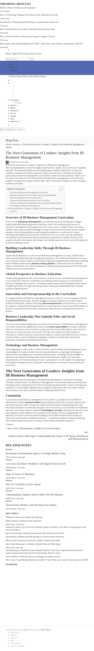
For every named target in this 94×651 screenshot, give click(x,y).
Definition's (14, 589)
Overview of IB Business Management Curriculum (29, 192)
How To (13, 113)
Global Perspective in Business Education (25, 198)
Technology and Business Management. (25, 206)
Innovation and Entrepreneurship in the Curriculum (30, 200)
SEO (12, 607)
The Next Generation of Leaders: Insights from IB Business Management (34, 208)
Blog (11, 65)
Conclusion (13, 211)
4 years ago (21, 467)
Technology (14, 100)
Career (12, 586)
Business (13, 105)
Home (8, 144)
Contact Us (13, 70)
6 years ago (21, 457)
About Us (13, 62)
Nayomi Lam (14, 162)
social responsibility (58, 327)
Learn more (53, 611)
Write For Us (14, 67)
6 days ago (4, 33)
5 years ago (19, 488)
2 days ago (4, 26)
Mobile (12, 108)
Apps (12, 119)
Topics (12, 618)
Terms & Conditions (17, 646)
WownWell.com (60, 616)
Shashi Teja (10, 488)
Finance (13, 594)
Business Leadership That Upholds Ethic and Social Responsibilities (36, 203)
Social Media (15, 610)
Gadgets (13, 116)
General (13, 599)
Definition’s (14, 111)
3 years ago (24, 162)
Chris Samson (11, 457)
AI (11, 578)
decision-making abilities (43, 263)
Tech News (18, 103)
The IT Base (46, 629)
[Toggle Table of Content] (59, 189)
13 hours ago (4, 11)
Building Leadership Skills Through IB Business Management (33, 195)
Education (14, 592)
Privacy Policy (15, 643)
